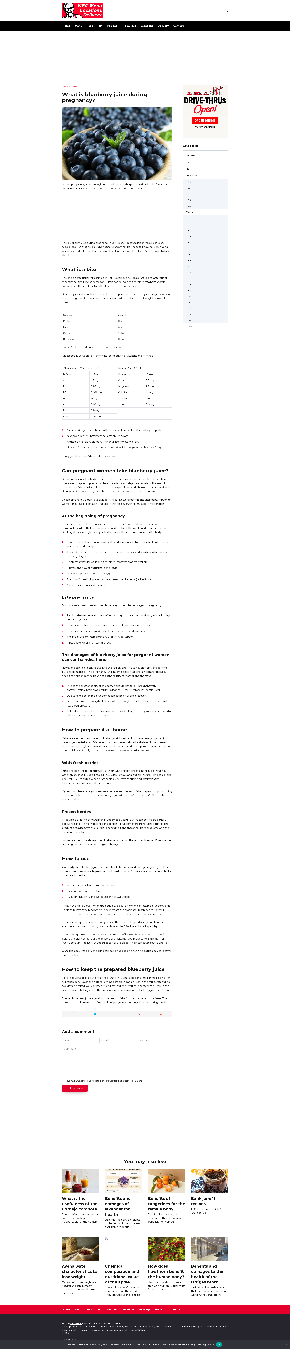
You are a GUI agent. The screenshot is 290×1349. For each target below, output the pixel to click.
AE (189, 218)
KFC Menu (76, 1323)
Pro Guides (129, 25)
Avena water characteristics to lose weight (79, 1271)
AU (189, 182)
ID (189, 248)
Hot (100, 25)
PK (189, 290)
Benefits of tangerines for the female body (166, 1203)
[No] (286, 1344)
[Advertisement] (145, 60)
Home (66, 25)
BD (189, 230)
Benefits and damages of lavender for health (118, 1206)
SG (189, 302)
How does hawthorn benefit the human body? (166, 1271)
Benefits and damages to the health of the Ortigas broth (207, 1274)
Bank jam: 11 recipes (203, 1201)
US (189, 314)
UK (189, 308)
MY (189, 272)
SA (189, 296)
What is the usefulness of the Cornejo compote (79, 1203)
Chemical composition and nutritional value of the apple (122, 1274)
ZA (189, 206)
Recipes (112, 25)
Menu (78, 25)
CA (189, 188)
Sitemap (159, 1309)
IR (189, 193)
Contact (178, 25)
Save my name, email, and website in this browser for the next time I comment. (103, 1081)
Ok (219, 1344)
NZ (189, 200)
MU (190, 266)
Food (90, 25)
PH (189, 284)
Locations (147, 25)
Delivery (163, 25)
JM (189, 260)
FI (189, 242)
